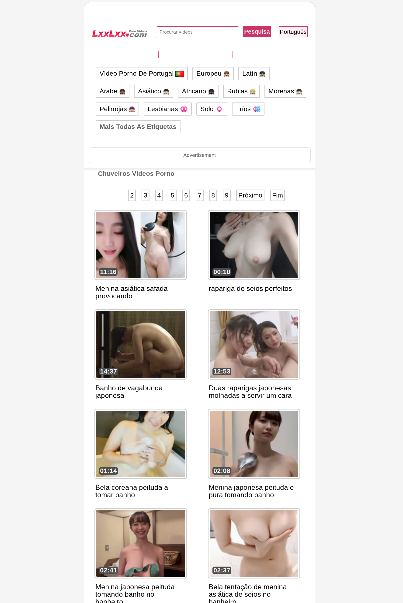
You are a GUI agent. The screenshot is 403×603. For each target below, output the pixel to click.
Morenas (282, 91)
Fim (277, 195)
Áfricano (195, 91)
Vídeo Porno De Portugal (137, 73)
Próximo (250, 195)
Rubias (238, 91)
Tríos (244, 109)
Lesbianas (164, 109)
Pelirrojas (114, 109)
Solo (207, 109)
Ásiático (150, 91)
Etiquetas (173, 54)
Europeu (209, 73)
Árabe (109, 91)
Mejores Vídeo (254, 54)
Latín (250, 73)
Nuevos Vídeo (211, 54)
